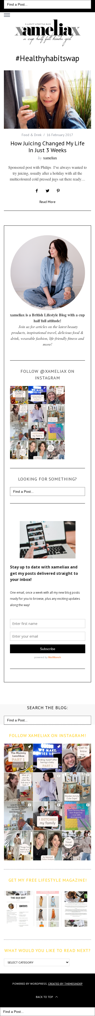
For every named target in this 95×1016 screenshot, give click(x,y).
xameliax (50, 157)
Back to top (45, 997)
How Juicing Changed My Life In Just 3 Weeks (47, 146)
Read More (47, 202)
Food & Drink (31, 135)
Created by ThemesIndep (65, 983)
